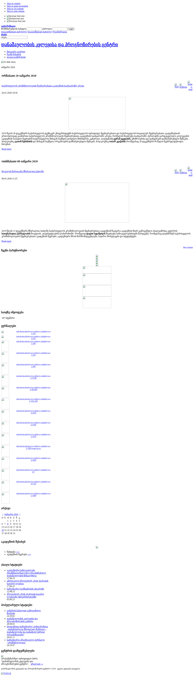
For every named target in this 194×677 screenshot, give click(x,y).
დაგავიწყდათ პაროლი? (14, 32)
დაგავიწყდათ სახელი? (40, 32)
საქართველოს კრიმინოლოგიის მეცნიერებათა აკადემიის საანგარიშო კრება (43, 86)
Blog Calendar (188, 247)
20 (3, 530)
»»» (17, 552)
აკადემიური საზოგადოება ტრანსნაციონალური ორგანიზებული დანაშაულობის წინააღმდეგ (26, 573)
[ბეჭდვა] (183, 87)
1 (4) (33, 343)
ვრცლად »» (37, 664)
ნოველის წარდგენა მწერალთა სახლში (23, 171)
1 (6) (33, 366)
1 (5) (33, 355)
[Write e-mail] (190, 89)
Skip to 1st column (15, 8)
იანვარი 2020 (11, 514)
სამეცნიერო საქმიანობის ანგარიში (25, 589)
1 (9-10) (33, 389)
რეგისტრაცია (60, 32)
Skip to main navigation (17, 6)
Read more (6, 149)
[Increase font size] (16, 16)
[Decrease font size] (16, 21)
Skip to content (13, 3)
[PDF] (177, 87)
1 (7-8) (33, 378)
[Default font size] (15, 18)
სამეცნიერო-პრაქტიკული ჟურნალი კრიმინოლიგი (33, 341)
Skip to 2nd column (15, 11)
